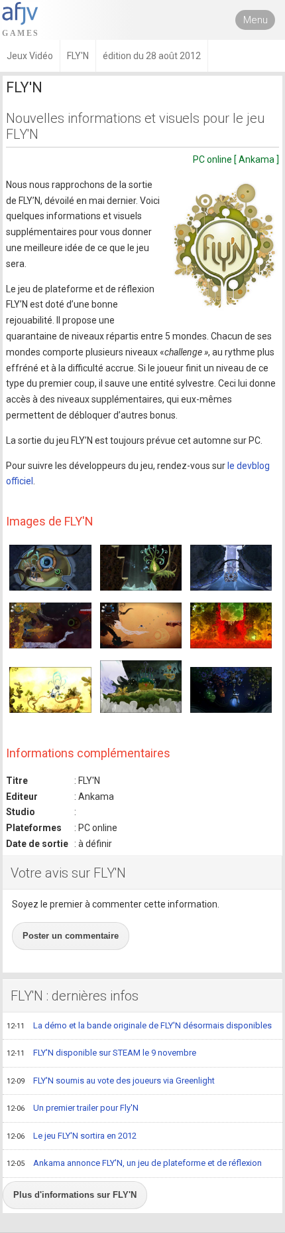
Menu (255, 20)
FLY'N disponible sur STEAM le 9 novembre (101, 1053)
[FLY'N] (224, 244)
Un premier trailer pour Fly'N (73, 1108)
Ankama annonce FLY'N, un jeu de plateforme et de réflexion (134, 1163)
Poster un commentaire (71, 936)
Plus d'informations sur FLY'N (75, 1195)
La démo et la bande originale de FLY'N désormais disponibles (139, 1025)
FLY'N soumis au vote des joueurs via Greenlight (111, 1081)
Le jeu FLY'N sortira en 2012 (72, 1136)
